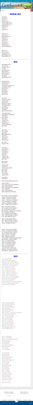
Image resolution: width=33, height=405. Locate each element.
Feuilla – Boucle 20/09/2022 (7, 186)
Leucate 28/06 (4, 177)
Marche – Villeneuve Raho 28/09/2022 (8, 191)
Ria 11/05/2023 (4, 347)
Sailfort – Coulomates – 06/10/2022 (9, 198)
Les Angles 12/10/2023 (6, 361)
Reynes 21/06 (4, 172)
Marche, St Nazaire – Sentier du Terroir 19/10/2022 (11, 210)
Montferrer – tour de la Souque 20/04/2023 (9, 339)
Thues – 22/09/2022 (5, 188)
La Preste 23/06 (4, 173)
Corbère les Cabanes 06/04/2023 (7, 324)
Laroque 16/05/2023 (5, 349)
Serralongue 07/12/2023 (6, 379)
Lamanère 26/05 (4, 151)
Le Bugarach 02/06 (5, 157)
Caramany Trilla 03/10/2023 (6, 357)
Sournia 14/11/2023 (5, 371)
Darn (2, 365)
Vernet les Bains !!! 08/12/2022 (7, 246)
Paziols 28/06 (4, 178)
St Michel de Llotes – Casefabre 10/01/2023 (9, 264)
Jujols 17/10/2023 (5, 362)
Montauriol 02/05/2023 (6, 340)
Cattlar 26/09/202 (5, 354)
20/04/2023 (10, 328)
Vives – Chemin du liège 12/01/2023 (8, 268)
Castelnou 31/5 (4, 156)
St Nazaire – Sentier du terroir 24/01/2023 (9, 273)
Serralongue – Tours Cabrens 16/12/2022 (9, 249)
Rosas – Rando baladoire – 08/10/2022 (9, 201)
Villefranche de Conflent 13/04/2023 (8, 326)
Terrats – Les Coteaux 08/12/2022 (8, 245)
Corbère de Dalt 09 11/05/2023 (7, 345)
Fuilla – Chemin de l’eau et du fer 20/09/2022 (10, 184)
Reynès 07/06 (4, 159)
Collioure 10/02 (4, 94)
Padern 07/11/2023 (5, 370)
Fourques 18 (4, 328)
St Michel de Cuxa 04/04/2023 (7, 321)
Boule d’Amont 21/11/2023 (6, 374)
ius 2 (5, 365)
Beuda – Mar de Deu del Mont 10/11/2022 (9, 220)
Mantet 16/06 (4, 170)
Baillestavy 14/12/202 (5, 382)
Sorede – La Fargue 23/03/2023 (7, 316)
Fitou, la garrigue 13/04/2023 (7, 322)
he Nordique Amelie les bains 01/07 (10, 180)
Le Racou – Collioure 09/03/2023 (7, 307)
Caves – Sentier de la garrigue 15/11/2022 (9, 221)
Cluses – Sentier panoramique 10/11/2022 (9, 215)
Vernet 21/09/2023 (5, 353)
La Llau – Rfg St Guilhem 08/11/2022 (8, 216)
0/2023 (8, 358)
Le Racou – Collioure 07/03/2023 (7, 302)
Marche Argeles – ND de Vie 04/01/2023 (9, 261)
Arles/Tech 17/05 (5, 143)
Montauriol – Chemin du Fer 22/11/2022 (9, 229)
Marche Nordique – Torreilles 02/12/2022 (9, 239)
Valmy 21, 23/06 (4, 174)
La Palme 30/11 (4, 39)
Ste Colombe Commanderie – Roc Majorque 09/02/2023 (11, 281)
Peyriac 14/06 (4, 166)
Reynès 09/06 (4, 162)
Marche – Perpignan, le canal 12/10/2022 (9, 204)
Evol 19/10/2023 (4, 364)
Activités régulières (9, 1)
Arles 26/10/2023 (5, 367)
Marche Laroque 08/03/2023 (7, 305)
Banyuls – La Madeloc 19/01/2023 (8, 270)
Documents (22, 1)
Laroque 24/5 (4, 153)
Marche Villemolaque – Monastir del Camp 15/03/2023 (11, 312)
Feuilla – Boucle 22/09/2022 (7, 190)
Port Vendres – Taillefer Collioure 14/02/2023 (9, 283)
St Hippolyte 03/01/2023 (6, 259)
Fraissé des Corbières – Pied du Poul (8, 247)
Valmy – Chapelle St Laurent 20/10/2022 (9, 213)
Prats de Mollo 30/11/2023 (6, 378)
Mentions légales (8, 395)
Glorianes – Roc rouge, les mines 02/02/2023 (9, 277)
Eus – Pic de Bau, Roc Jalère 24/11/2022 (9, 232)
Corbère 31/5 (4, 154)
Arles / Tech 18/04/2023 (6, 336)
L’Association (3, 1)
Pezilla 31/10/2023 (5, 368)
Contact (26, 1)
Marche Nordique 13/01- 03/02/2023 (8, 278)
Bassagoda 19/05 (5, 149)
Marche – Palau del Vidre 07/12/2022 (8, 243)
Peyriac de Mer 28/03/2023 (6, 318)
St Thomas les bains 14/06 (6, 167)
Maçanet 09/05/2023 (5, 346)
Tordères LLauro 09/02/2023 (7, 280)
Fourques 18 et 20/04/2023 (6, 337)
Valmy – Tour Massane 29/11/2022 (8, 235)
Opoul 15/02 (4, 98)
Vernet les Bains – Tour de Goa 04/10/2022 (9, 195)
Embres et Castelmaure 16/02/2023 (8, 284)
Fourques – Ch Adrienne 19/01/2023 (8, 271)
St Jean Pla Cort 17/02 (6, 99)
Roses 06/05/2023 (5, 342)
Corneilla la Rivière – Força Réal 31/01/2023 (9, 276)
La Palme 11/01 (4, 65)
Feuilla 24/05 (4, 150)
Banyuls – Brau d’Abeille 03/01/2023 (8, 260)
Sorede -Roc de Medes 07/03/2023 (8, 304)
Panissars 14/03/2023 (5, 311)
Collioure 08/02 (4, 91)
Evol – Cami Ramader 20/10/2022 (8, 212)
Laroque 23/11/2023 (5, 375)
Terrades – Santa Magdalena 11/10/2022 (9, 202)
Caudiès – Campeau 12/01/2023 (7, 267)
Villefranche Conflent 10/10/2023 (7, 360)
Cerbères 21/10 (4, 26)
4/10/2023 (8, 365)
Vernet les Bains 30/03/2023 (7, 319)
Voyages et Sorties (16, 1)
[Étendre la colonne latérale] (31, 10)
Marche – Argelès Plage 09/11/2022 (8, 218)
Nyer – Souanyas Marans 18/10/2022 (8, 209)
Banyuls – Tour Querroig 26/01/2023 (8, 274)
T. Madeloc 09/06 (5, 165)
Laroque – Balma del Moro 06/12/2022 (8, 242)
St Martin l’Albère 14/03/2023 (7, 309)
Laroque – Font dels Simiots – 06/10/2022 (9, 200)
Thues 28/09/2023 (5, 355)
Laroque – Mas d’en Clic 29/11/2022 (8, 233)
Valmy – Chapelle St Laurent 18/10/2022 (9, 208)
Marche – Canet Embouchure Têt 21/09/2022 (10, 187)
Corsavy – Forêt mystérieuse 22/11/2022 (9, 230)
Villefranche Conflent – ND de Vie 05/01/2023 (9, 263)
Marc (3, 180)
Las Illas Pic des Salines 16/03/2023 (8, 314)
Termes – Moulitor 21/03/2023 (7, 315)
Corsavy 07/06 (4, 161)
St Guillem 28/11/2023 (6, 377)
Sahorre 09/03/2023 (5, 308)
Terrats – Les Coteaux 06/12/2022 (8, 240)
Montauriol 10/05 (5, 139)
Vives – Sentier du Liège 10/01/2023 (8, 266)
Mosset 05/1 (4, 358)
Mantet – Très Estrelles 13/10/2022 (8, 206)
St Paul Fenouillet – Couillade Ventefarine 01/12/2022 (11, 237)
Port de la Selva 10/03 (6, 105)
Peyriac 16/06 (4, 169)
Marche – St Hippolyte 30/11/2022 (8, 236)
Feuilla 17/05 (4, 147)
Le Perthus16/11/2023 (5, 372)
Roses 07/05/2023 (5, 343)
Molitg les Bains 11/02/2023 (6, 325)
